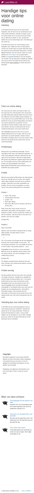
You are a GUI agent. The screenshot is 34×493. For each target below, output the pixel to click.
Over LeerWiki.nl (26, 491)
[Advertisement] (17, 85)
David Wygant (13, 54)
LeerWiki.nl (10, 2)
